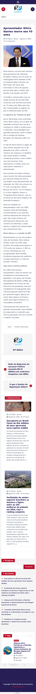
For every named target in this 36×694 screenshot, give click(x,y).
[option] (18, 650)
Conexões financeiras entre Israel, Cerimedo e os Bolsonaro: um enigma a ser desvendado (17, 612)
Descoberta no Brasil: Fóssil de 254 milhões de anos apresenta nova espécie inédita (16, 581)
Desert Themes (18, 687)
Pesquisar (9, 560)
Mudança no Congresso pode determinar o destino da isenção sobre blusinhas (16, 621)
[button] (28, 635)
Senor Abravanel (22, 327)
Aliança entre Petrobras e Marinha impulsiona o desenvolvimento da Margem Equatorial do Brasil (17, 602)
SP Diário (9, 39)
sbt (10, 327)
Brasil (16, 39)
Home (3, 17)
